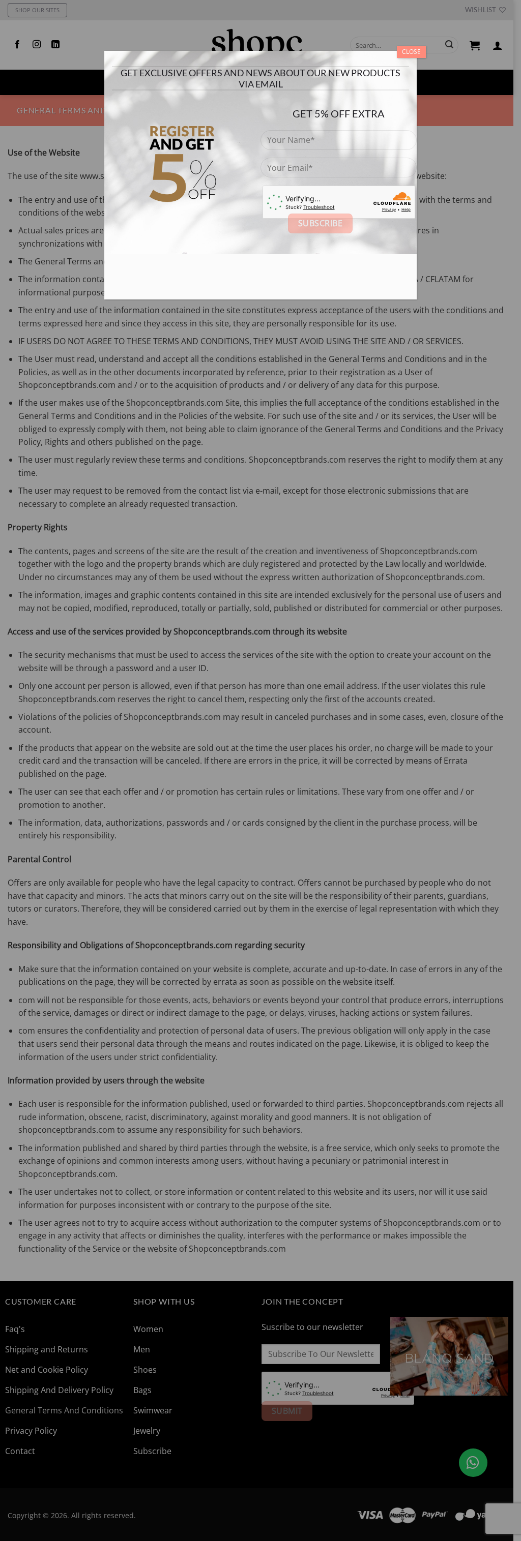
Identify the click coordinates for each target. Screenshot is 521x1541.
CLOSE (411, 51)
